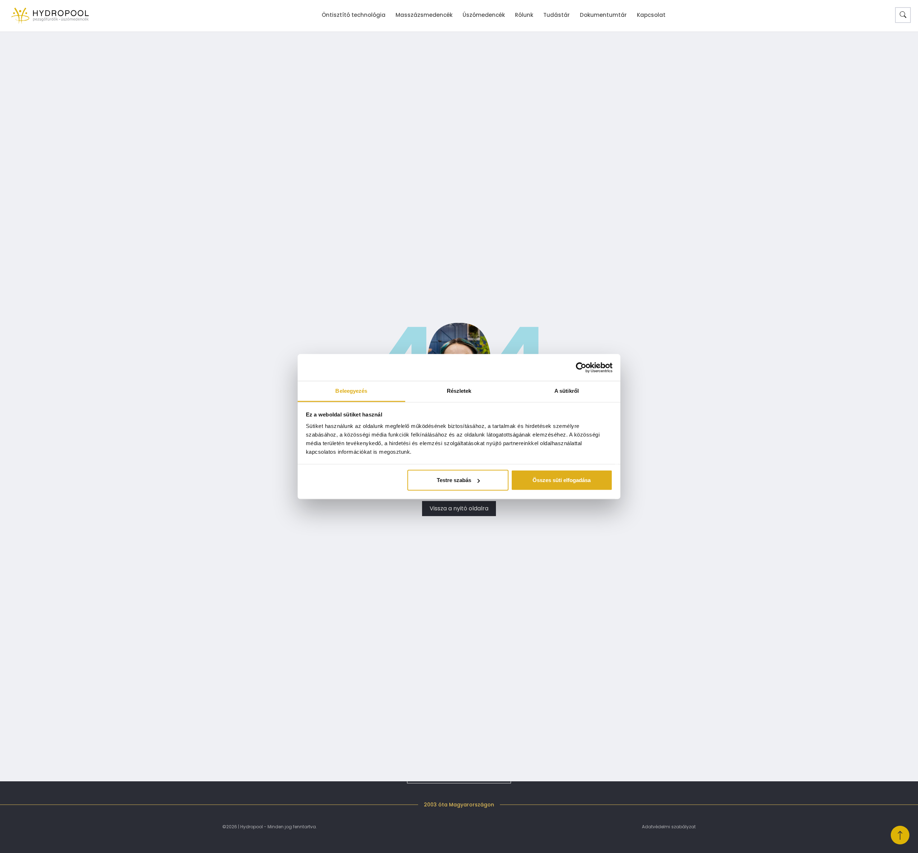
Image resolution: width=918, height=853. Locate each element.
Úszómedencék (484, 15)
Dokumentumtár (603, 15)
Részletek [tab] (459, 391)
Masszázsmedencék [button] (424, 15)
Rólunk (524, 15)
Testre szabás (454, 480)
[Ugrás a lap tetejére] (900, 835)
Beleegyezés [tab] (351, 391)
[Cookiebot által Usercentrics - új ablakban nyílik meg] (581, 367)
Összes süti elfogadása (562, 480)
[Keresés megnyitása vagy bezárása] (903, 15)
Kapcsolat (651, 15)
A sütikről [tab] (566, 391)
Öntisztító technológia (353, 15)
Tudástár (556, 15)
